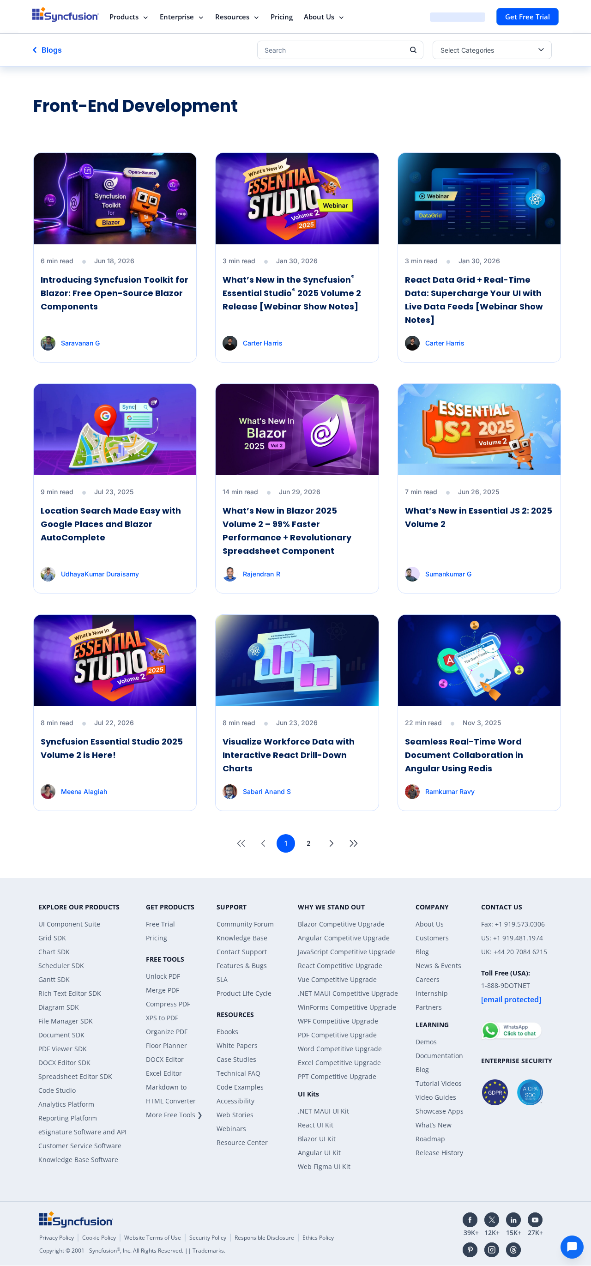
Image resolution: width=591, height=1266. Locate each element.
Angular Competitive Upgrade (344, 937)
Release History (439, 1152)
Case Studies (236, 1059)
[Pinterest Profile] (470, 1249)
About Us (319, 16)
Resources (232, 16)
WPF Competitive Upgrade (338, 1021)
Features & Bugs (242, 965)
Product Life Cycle (244, 993)
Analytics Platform (66, 1104)
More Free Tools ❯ (174, 1114)
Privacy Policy (56, 1238)
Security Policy (207, 1238)
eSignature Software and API (82, 1131)
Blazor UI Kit (317, 1138)
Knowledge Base (242, 937)
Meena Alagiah (84, 791)
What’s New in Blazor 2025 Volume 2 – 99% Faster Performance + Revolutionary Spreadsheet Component (287, 530)
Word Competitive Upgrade (340, 1048)
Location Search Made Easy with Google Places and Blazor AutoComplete (111, 524)
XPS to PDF (162, 1017)
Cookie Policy (99, 1238)
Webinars (231, 1128)
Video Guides (436, 1097)
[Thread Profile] (513, 1249)
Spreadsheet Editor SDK (75, 1076)
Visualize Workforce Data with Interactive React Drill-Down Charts (289, 755)
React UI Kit (315, 1125)
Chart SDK (54, 951)
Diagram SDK (58, 1007)
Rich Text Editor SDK (69, 993)
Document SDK (61, 1034)
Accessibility (235, 1100)
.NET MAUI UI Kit (323, 1111)
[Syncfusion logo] (65, 14)
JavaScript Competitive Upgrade (347, 951)
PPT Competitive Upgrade (337, 1076)
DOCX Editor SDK (64, 1062)
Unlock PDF (163, 976)
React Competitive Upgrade (340, 965)
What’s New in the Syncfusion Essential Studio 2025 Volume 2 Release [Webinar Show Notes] (292, 292)
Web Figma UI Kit (324, 1166)
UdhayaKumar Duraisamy (100, 574)
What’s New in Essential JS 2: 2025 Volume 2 (478, 517)
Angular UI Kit (319, 1152)
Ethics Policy (318, 1238)
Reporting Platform (67, 1118)
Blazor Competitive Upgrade (341, 924)
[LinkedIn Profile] (513, 1219)
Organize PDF (166, 1031)
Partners (429, 1007)
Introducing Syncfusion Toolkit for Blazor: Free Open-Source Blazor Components (114, 293)
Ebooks (227, 1031)
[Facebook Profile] (470, 1219)
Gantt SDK (54, 979)
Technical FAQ (238, 1073)
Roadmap (430, 1138)
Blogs (52, 50)
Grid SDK (52, 937)
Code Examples (240, 1087)
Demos (426, 1041)
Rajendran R (261, 574)
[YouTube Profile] (535, 1219)
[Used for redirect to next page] (331, 843)
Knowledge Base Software (78, 1159)
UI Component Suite (69, 924)
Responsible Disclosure (264, 1238)
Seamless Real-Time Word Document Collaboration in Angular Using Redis (464, 755)
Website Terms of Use (152, 1238)
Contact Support (242, 951)
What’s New (434, 1125)
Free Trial (160, 924)
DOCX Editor (165, 1059)
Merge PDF (162, 990)
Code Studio (57, 1090)
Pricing (282, 16)
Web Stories (235, 1114)
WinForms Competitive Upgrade (347, 1007)
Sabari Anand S (266, 791)
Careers (428, 979)
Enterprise (177, 16)
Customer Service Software (79, 1145)
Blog (422, 951)
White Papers (237, 1045)
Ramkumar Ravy (450, 791)
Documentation (439, 1055)
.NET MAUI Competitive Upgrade (348, 993)
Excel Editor (164, 1073)
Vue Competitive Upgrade (337, 979)
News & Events (438, 965)
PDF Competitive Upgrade (337, 1034)
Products (124, 16)
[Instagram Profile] (491, 1249)
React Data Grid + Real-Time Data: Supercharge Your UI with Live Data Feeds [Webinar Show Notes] (474, 299)
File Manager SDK (65, 1021)
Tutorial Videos (439, 1083)
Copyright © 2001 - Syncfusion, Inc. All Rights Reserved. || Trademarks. (132, 1250)
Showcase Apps (440, 1111)
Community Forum (245, 924)
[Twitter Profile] (491, 1219)
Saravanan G (80, 343)
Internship (432, 993)
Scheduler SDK (61, 965)
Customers (432, 937)
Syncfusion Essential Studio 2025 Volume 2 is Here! (112, 748)
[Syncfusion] (76, 1219)
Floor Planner (166, 1045)
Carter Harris (262, 343)
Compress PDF (168, 1003)
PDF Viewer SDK (62, 1048)
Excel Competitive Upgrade (339, 1062)
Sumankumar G (448, 574)
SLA (222, 979)
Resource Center (242, 1142)
